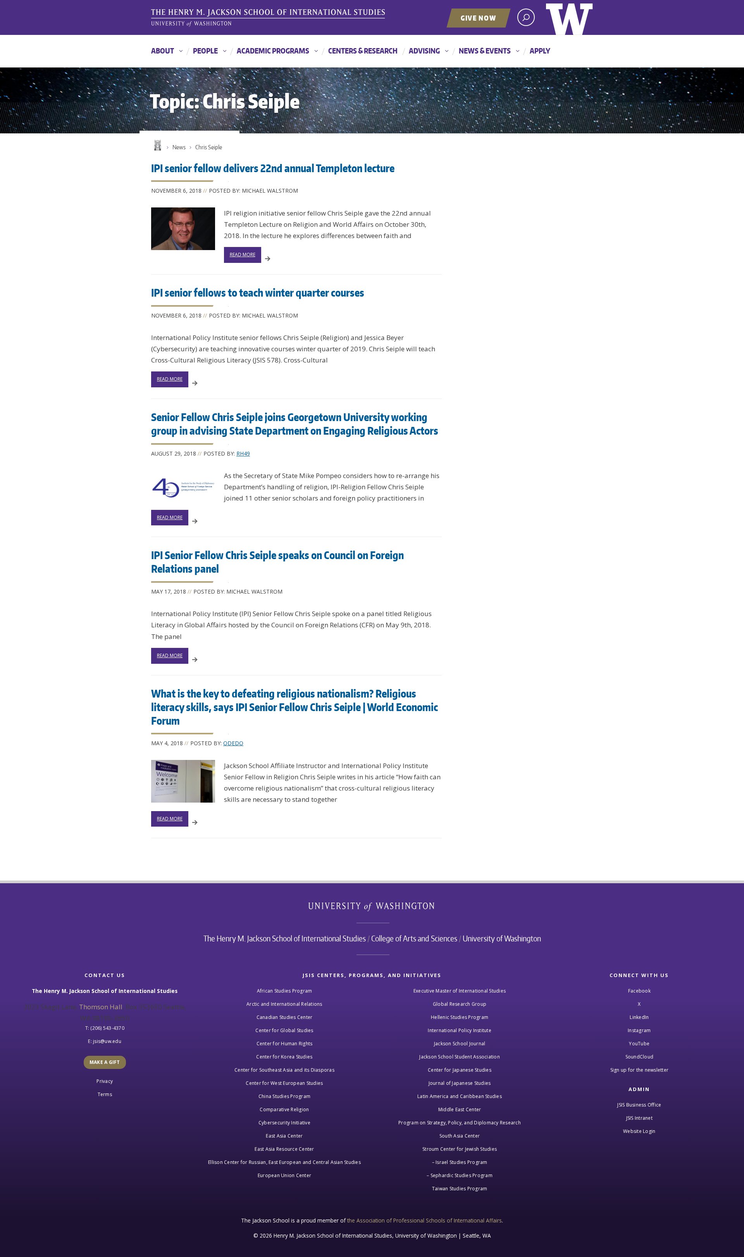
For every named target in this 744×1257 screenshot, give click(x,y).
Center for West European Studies (284, 1083)
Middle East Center (459, 1109)
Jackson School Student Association (459, 1056)
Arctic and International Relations (284, 1004)
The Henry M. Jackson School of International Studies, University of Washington (269, 18)
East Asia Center (284, 1136)
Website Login (639, 1131)
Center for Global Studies (284, 1030)
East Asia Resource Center (284, 1149)
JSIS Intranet (639, 1118)
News (179, 147)
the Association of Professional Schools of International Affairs (424, 1220)
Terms (105, 1094)
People (205, 50)
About (162, 50)
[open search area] (526, 17)
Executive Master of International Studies (459, 991)
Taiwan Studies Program (459, 1188)
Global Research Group (459, 1004)
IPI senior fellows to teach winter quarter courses (257, 292)
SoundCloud (639, 1056)
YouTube (639, 1043)
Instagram (639, 1030)
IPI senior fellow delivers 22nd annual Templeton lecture (272, 167)
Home (157, 145)
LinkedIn (639, 1017)
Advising (424, 50)
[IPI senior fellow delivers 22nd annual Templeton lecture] (183, 228)
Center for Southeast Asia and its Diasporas (284, 1070)
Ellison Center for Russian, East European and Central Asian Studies (284, 1162)
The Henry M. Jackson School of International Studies (284, 938)
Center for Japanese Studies (459, 1070)
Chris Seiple (208, 147)
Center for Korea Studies (284, 1056)
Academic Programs (273, 50)
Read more (242, 254)
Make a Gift (105, 1062)
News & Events (485, 50)
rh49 (243, 453)
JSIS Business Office (639, 1105)
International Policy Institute (459, 1030)
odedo (233, 743)
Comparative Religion (284, 1109)
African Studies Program (284, 991)
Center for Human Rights (285, 1043)
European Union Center (284, 1175)
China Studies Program (284, 1096)
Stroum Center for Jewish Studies (459, 1149)
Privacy (104, 1081)
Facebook (639, 991)
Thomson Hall (100, 1006)
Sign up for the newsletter (639, 1070)
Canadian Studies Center (285, 1017)
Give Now (478, 18)
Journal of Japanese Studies (460, 1083)
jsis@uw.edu (107, 1041)
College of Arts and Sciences (414, 938)
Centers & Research (363, 50)
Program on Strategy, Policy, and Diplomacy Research (459, 1122)
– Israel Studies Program (459, 1162)
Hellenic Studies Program (459, 1017)
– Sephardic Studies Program (460, 1175)
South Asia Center (459, 1136)
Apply (540, 50)
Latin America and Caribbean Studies (459, 1096)
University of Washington (569, 17)
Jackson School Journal (460, 1043)
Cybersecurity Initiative (284, 1122)
